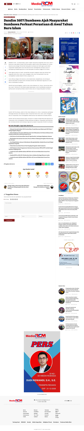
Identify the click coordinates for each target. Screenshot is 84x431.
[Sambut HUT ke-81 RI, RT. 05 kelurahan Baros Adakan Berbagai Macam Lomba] (62, 166)
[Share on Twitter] (72, 33)
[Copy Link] (77, 33)
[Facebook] (13, 3)
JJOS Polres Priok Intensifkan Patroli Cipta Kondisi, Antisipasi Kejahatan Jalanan (31, 136)
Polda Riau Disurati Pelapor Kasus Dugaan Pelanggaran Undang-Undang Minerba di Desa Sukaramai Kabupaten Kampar (72, 130)
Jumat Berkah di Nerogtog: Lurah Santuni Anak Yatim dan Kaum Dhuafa (72, 318)
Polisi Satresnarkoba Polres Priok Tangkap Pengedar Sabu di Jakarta (28, 145)
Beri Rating (7, 199)
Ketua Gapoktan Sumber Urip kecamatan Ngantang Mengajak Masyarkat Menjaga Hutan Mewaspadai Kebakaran (72, 300)
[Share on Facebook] (70, 33)
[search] (72, 4)
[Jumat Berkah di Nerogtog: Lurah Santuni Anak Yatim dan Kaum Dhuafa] (62, 319)
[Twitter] (15, 3)
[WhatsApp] (20, 3)
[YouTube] (17, 3)
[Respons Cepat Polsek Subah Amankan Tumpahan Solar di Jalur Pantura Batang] (62, 159)
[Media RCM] (42, 4)
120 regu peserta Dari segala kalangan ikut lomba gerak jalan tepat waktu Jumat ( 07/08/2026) (69, 233)
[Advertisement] (31, 101)
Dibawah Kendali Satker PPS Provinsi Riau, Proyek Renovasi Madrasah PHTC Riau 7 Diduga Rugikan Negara (72, 149)
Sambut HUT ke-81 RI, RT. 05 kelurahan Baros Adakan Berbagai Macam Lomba (30, 155)
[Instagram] (18, 3)
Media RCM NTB (11, 32)
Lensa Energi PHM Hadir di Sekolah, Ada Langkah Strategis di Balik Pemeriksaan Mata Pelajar (68, 217)
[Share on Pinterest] (73, 33)
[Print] (79, 33)
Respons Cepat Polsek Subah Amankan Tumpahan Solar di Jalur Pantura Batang (72, 159)
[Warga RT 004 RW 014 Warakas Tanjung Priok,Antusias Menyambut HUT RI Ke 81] (62, 310)
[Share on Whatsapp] (75, 33)
